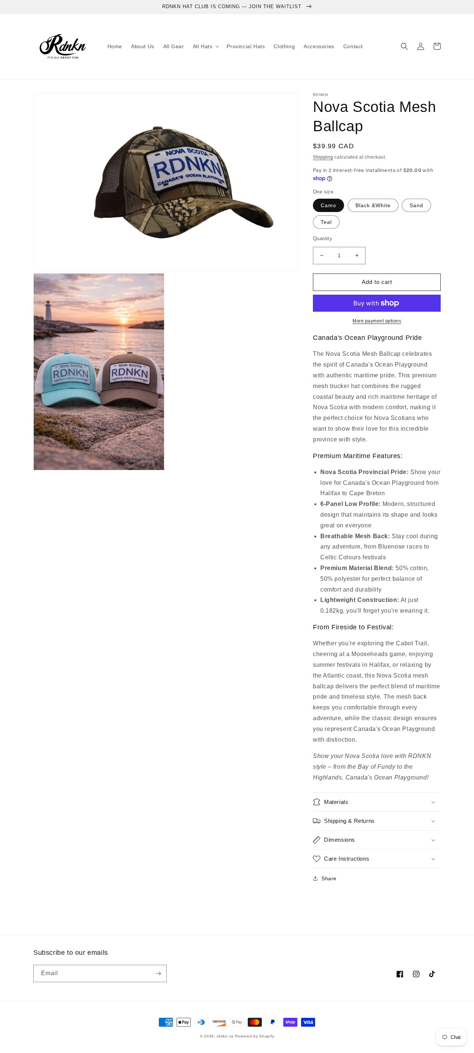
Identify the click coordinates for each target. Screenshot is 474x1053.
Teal (326, 222)
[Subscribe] (158, 973)
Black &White (373, 205)
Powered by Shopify (254, 1036)
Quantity (322, 238)
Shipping (323, 157)
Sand (416, 205)
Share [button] (329, 878)
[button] (205, 46)
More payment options (377, 321)
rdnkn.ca (225, 1036)
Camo (328, 205)
